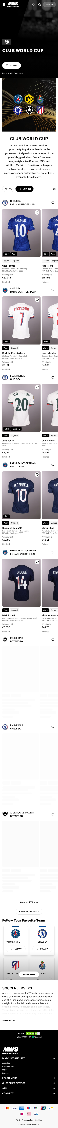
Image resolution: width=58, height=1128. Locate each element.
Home (4, 73)
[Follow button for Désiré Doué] (37, 562)
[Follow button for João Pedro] (37, 387)
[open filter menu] (54, 189)
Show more (8, 1020)
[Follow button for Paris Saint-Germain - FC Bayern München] (53, 552)
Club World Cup (16, 73)
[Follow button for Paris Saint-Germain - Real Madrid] (53, 465)
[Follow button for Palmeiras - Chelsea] (53, 727)
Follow (13, 65)
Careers (5, 1073)
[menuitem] (4, 4)
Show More (29, 974)
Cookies (38, 1120)
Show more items (29, 911)
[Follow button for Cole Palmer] (37, 212)
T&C (18, 1120)
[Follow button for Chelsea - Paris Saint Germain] (53, 203)
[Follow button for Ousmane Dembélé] (37, 474)
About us (6, 1063)
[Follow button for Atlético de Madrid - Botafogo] (53, 814)
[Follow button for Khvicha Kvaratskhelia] (37, 300)
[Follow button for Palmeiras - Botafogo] (53, 640)
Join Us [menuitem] (49, 4)
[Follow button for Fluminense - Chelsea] (53, 377)
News (4, 1070)
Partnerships (8, 1066)
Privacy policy (27, 1120)
